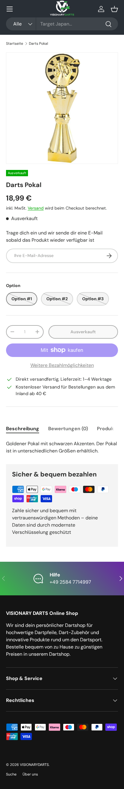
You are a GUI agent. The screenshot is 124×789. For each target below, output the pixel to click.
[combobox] (62, 23)
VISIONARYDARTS (34, 764)
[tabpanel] (62, 447)
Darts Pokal (38, 43)
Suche (11, 774)
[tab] (22, 428)
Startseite (14, 43)
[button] (114, 9)
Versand (36, 208)
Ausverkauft (83, 331)
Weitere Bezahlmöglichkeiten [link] (62, 365)
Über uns (30, 774)
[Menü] (9, 9)
